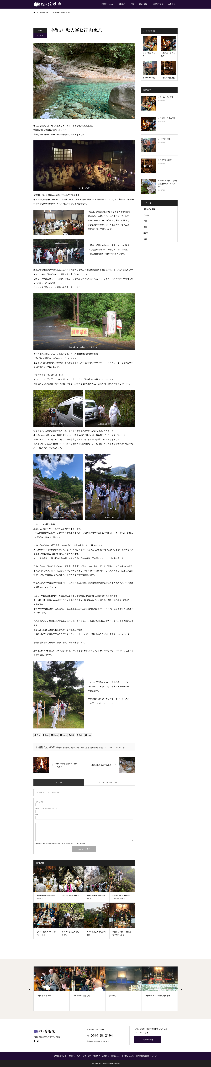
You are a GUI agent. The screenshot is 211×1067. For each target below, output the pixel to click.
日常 (145, 239)
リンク (154, 1056)
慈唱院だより (158, 4)
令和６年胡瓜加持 (165, 160)
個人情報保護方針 (143, 1056)
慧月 (44, 746)
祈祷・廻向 (143, 4)
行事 (132, 4)
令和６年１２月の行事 (166, 118)
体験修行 (122, 4)
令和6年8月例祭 (164, 139)
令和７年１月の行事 (165, 97)
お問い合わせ (148, 1040)
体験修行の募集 (149, 209)
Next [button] (181, 990)
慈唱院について (107, 4)
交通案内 (96, 1056)
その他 (146, 215)
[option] (52, 988)
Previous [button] (29, 990)
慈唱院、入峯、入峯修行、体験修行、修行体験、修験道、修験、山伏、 (61, 748)
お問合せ (171, 4)
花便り (146, 233)
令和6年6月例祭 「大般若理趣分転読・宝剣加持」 (167, 184)
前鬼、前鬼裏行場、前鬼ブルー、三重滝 (99, 748)
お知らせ (105, 1056)
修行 (40, 30)
